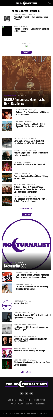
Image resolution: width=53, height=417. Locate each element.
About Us (12, 400)
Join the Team (24, 400)
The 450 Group (39, 400)
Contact (29, 403)
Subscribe (40, 403)
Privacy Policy (17, 403)
